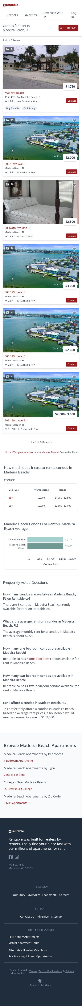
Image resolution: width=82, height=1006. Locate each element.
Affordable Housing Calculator (28, 950)
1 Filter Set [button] (69, 27)
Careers (12, 15)
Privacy (69, 971)
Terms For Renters (50, 971)
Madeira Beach (50, 452)
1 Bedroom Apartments (19, 760)
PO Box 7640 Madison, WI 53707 (21, 866)
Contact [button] (72, 100)
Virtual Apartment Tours (24, 943)
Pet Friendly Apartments (24, 937)
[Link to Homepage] (10, 5)
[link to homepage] (41, 831)
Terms (33, 971)
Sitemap (56, 916)
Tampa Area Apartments (26, 452)
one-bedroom (39, 659)
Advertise (43, 916)
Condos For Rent (14, 775)
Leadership (49, 895)
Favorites (30, 15)
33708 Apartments (15, 803)
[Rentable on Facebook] (12, 858)
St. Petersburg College (18, 789)
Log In (73, 15)
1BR (11, 497)
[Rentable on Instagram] (17, 858)
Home (8, 452)
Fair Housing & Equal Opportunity (30, 956)
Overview (34, 895)
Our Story (19, 895)
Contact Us (27, 916)
